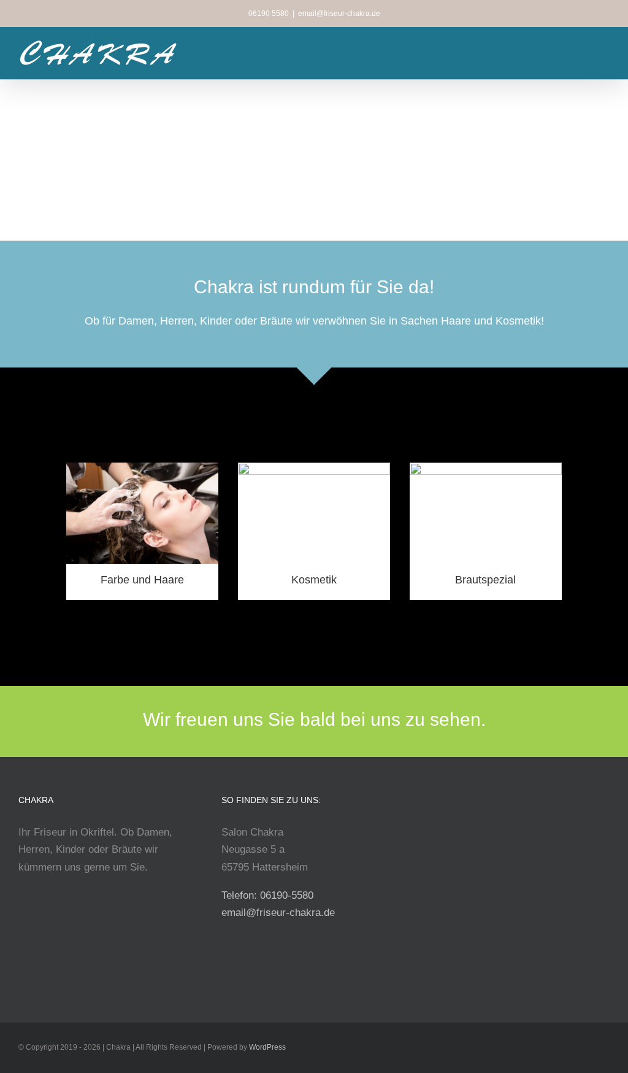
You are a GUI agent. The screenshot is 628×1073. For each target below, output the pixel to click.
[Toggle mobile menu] (605, 50)
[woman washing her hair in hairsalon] (142, 468)
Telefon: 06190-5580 (267, 895)
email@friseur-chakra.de (339, 13)
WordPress (267, 1047)
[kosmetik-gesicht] (314, 468)
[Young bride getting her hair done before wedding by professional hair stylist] (486, 468)
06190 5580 (268, 13)
